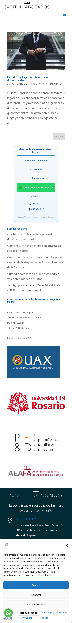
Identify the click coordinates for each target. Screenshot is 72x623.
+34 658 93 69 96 (22, 338)
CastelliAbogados (21, 84)
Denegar (36, 594)
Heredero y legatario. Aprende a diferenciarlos (27, 79)
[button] (67, 545)
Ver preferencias (36, 604)
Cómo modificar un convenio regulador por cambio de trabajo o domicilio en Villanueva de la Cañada (35, 262)
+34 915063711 (20, 327)
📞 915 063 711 (36, 204)
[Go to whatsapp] (8, 612)
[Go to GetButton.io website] (8, 619)
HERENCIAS (56, 84)
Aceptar (36, 585)
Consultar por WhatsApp (38, 187)
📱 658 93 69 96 (36, 209)
